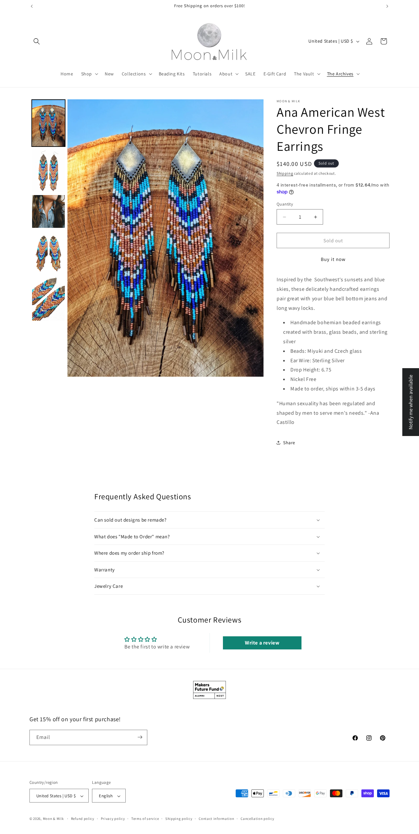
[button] (36, 41)
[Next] (254, 238)
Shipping (285, 173)
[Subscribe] (140, 737)
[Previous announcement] (32, 6)
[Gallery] (146, 238)
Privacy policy (113, 818)
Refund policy (82, 818)
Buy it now (333, 259)
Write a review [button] (262, 642)
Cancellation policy (257, 818)
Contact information (216, 818)
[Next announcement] (387, 6)
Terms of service (145, 818)
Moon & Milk (53, 819)
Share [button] (289, 443)
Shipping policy (178, 818)
